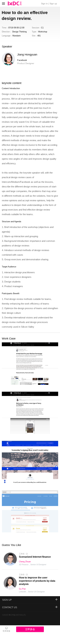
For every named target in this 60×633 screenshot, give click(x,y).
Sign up (53, 3)
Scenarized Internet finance (35, 556)
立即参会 (30, 629)
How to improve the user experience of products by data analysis (37, 580)
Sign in (44, 3)
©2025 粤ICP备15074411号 (14, 615)
